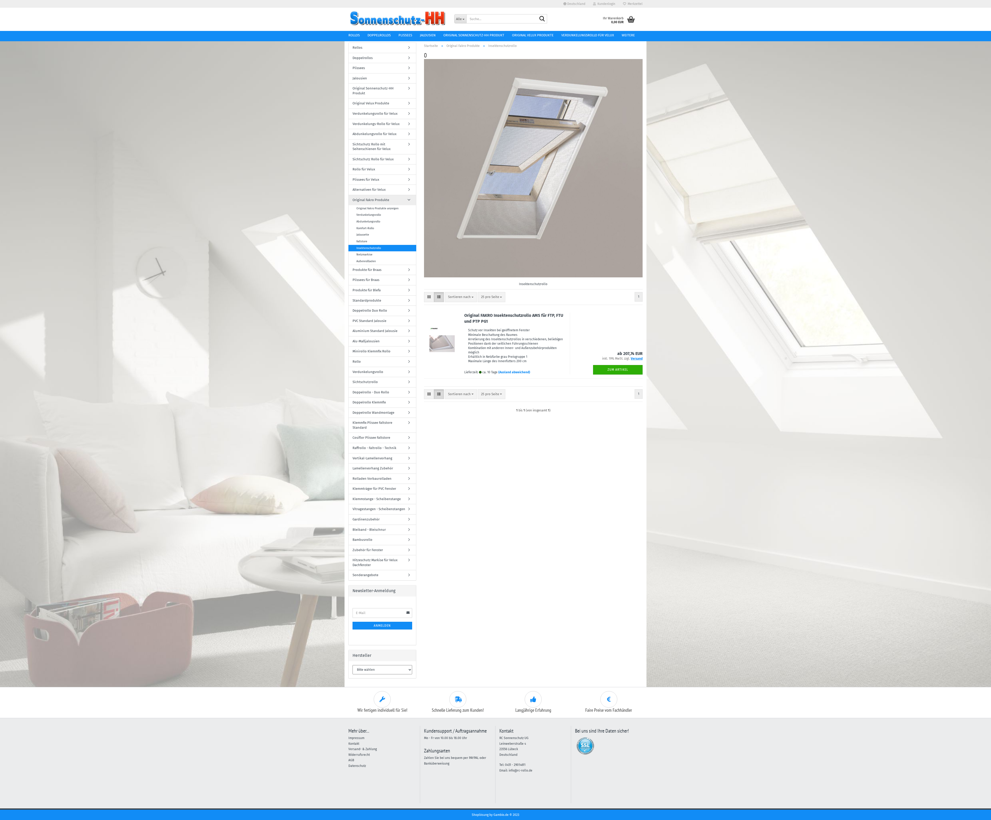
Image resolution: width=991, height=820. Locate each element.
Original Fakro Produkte (371, 200)
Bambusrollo (362, 540)
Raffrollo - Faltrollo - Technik (374, 448)
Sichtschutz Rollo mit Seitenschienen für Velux (371, 146)
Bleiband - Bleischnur (369, 530)
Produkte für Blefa (367, 290)
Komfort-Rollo (365, 228)
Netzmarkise (364, 254)
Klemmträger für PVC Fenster (374, 489)
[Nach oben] (977, 812)
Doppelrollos (379, 35)
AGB (351, 760)
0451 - (509, 765)
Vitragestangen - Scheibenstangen (379, 509)
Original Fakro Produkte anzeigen (377, 208)
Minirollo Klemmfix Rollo (371, 351)
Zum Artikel (618, 369)
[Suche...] (542, 19)
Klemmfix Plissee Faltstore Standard (372, 425)
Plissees (405, 35)
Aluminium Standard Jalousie (375, 331)
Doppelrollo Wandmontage (373, 413)
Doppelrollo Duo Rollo (370, 310)
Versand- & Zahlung (362, 749)
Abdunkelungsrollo (368, 221)
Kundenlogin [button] (605, 4)
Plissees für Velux (366, 179)
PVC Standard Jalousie (369, 321)
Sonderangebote (365, 575)
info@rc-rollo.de (520, 770)
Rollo (357, 361)
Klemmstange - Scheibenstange (377, 499)
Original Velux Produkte (533, 35)
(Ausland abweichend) (514, 372)
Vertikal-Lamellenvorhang (372, 458)
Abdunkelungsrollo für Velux (374, 134)
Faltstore (361, 241)
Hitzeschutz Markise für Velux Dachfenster (375, 562)
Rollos (354, 35)
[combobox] (461, 297)
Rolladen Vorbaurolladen (372, 479)
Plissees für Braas (366, 280)
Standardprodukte (367, 300)
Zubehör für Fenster (368, 550)
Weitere (628, 35)
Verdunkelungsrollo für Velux (587, 35)
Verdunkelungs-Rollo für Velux (376, 124)
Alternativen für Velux (369, 190)
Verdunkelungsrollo (368, 215)
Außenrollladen (366, 261)
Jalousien (428, 35)
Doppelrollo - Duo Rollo (371, 392)
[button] (574, 4)
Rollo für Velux (364, 169)
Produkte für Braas (367, 270)
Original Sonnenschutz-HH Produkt (473, 35)
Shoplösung (480, 815)
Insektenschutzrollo (368, 248)
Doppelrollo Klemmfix (369, 402)
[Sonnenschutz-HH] (397, 18)
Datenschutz (357, 766)
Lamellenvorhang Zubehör (373, 468)
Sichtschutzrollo (365, 382)
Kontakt (353, 744)
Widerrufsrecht (359, 755)
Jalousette (362, 234)
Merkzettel (634, 4)
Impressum (356, 738)
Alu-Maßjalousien (366, 341)
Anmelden (382, 625)
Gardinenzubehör (366, 519)
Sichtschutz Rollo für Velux (373, 159)
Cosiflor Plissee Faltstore (371, 438)
